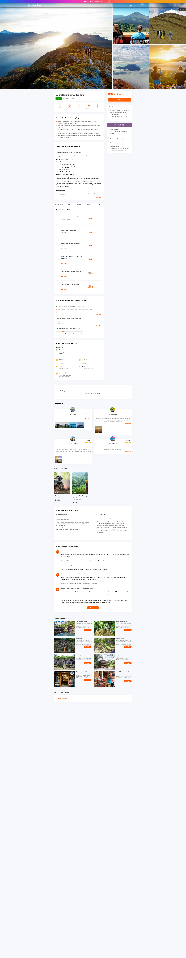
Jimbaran (61, 373)
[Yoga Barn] (104, 662)
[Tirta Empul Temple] (64, 628)
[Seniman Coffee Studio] (64, 679)
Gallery (183, 9)
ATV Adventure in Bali (60, 496)
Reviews (79, 204)
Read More (98, 197)
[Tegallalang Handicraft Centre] (104, 679)
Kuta (60, 359)
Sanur (60, 366)
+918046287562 (115, 114)
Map (69, 204)
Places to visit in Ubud (62, 698)
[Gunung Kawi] (64, 662)
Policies (89, 204)
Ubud (60, 350)
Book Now (119, 99)
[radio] (78, 219)
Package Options (59, 204)
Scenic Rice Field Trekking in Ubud (80, 496)
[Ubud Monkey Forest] (104, 628)
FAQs (99, 204)
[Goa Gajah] (64, 645)
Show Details (64, 221)
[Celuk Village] (104, 645)
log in (90, 393)
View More (93, 607)
